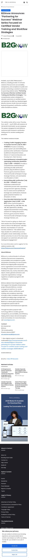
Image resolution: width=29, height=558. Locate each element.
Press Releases (5, 486)
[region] (14, 543)
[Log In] (24, 3)
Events (3, 478)
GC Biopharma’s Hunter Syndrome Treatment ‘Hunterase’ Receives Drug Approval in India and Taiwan (7, 373)
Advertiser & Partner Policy (8, 502)
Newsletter (4, 481)
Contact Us (4, 460)
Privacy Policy (5, 512)
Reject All (14, 554)
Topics (3, 491)
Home (4, 7)
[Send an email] (13, 36)
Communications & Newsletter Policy (11, 504)
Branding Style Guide (7, 457)
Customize (14, 550)
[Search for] (27, 3)
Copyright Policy (5, 509)
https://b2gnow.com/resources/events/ (13, 248)
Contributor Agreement (7, 507)
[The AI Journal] (10, 2)
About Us (3, 455)
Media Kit (3, 465)
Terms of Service (5, 517)
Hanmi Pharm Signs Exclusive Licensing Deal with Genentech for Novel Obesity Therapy (21, 385)
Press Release (10, 7)
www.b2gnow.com (9, 320)
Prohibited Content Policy (8, 514)
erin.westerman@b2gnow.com (10, 334)
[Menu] (2, 3)
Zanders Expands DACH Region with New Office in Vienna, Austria (21, 371)
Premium (3, 483)
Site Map (3, 467)
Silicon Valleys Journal (7, 528)
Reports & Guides (6, 488)
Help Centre (4, 462)
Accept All (14, 546)
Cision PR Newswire (8, 36)
